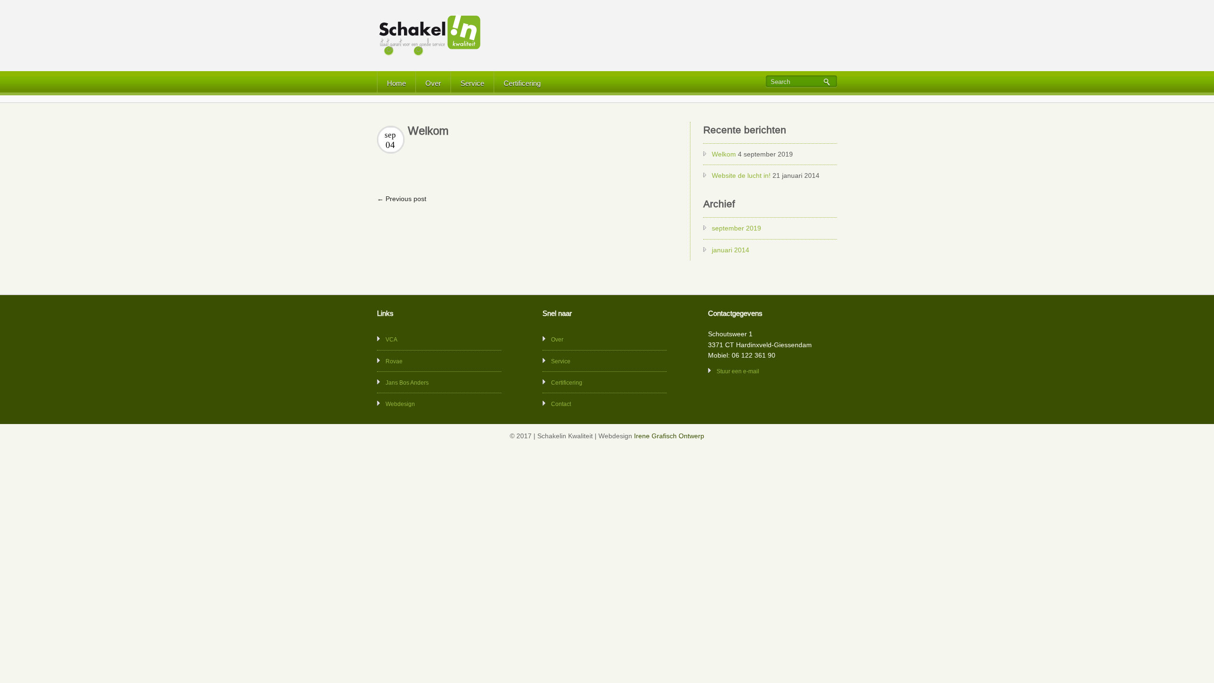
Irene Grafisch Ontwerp (669, 436)
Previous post (401, 199)
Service (472, 83)
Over (433, 83)
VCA (391, 339)
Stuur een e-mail (738, 371)
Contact (561, 404)
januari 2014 (730, 250)
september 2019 (736, 228)
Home (396, 83)
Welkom (724, 154)
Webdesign (400, 404)
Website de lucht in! (741, 175)
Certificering (522, 83)
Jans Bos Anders (407, 382)
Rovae (394, 361)
